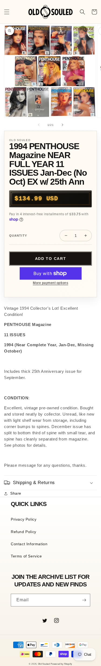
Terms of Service (26, 556)
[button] (7, 12)
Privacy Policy (23, 519)
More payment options (50, 283)
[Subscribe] (84, 600)
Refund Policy (23, 532)
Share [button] (15, 493)
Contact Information (29, 544)
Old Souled (44, 663)
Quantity (18, 235)
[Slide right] (62, 125)
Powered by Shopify (61, 663)
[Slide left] (39, 125)
